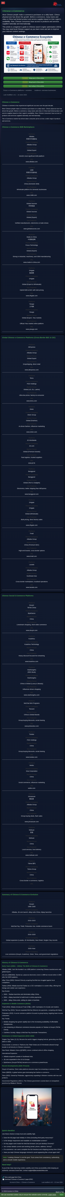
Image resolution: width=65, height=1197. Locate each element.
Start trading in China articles (33, 86)
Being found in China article (33, 82)
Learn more (52, 1195)
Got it (61, 1194)
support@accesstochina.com (38, 1170)
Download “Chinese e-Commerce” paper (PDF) (18, 1179)
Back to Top (60, 1192)
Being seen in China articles (33, 78)
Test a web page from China (12, 1177)
